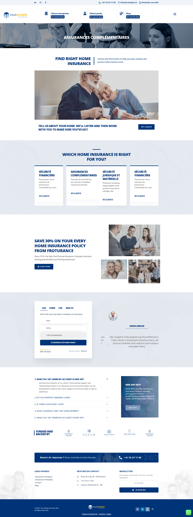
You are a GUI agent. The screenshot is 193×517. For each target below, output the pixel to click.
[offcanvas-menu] (175, 14)
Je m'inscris (140, 490)
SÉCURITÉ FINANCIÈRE (47, 173)
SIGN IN (83, 351)
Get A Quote (146, 127)
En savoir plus (57, 17)
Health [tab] (69, 308)
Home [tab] (52, 308)
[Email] (148, 509)
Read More (133, 408)
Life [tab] (60, 308)
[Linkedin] (35, 2)
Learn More (45, 266)
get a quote (44, 196)
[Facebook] (45, 2)
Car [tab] (44, 308)
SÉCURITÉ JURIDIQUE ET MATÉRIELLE (111, 175)
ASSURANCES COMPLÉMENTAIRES (84, 173)
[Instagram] (40, 2)
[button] (108, 344)
